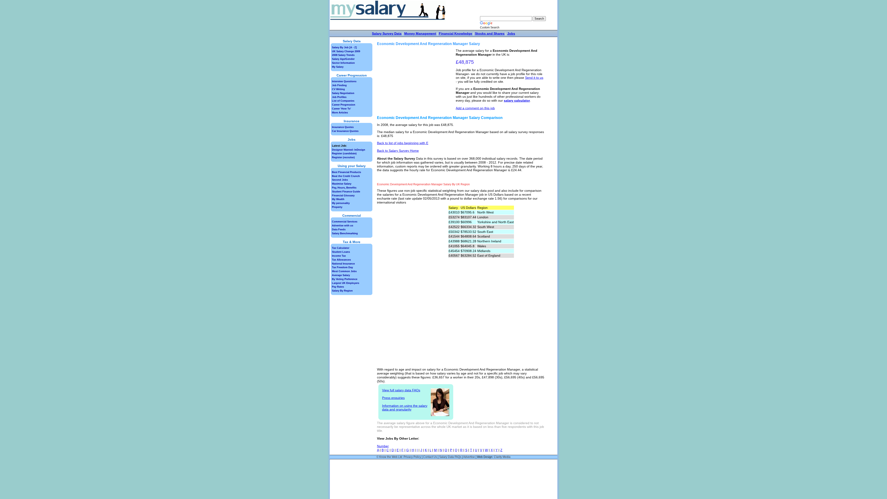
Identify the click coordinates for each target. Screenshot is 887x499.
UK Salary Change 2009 (346, 51)
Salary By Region (342, 290)
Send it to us (534, 77)
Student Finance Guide (346, 191)
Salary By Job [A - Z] (344, 47)
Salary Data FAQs (450, 457)
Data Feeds (339, 229)
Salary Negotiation (343, 93)
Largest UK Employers (345, 283)
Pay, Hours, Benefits (344, 187)
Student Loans (341, 251)
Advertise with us (342, 225)
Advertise (469, 457)
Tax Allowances (341, 259)
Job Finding (339, 85)
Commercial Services (344, 221)
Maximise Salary (341, 183)
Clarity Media (502, 457)
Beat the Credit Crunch (346, 176)
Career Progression (343, 104)
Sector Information (343, 62)
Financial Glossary (343, 195)
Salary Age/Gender (343, 59)
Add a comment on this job (475, 108)
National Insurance (343, 263)
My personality (341, 203)
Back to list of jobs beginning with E (402, 143)
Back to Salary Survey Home (398, 150)
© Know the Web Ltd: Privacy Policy (399, 457)
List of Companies (343, 100)
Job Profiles (339, 97)
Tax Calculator (340, 247)
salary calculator (517, 100)
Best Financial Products (346, 172)
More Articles (340, 112)
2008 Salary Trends (343, 55)
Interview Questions (344, 81)
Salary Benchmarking (345, 233)
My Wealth (338, 199)
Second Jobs (340, 179)
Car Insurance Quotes (345, 131)
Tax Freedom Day (342, 267)
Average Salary (341, 275)
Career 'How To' (341, 108)
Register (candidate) (344, 153)
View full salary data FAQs (401, 390)
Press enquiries (393, 398)
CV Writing (338, 89)
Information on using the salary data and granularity (404, 407)
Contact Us (430, 457)
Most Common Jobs (344, 271)
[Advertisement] (417, 81)
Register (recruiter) (343, 157)
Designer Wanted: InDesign (348, 149)
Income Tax (339, 255)
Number (383, 446)
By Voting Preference (344, 279)
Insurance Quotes (343, 127)
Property (337, 207)
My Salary (337, 66)
